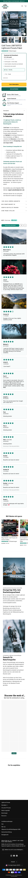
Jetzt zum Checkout (14, 89)
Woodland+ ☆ (4, 805)
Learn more (5, 77)
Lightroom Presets (5, 802)
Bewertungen (4, 813)
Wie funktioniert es (8, 204)
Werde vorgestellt (5, 810)
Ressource (3, 815)
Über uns (3, 826)
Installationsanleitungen (6, 821)
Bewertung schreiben (10, 225)
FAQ (2, 824)
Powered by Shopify (14, 876)
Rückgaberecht (4, 834)
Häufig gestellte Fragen (9, 207)
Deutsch (13, 861)
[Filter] (21, 225)
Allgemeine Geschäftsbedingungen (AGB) (10, 829)
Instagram (19, 195)
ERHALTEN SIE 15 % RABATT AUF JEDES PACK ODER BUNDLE (12, 841)
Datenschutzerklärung (6, 832)
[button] (4, 51)
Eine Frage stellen (7, 210)
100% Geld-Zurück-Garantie (10, 201)
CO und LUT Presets (6, 807)
